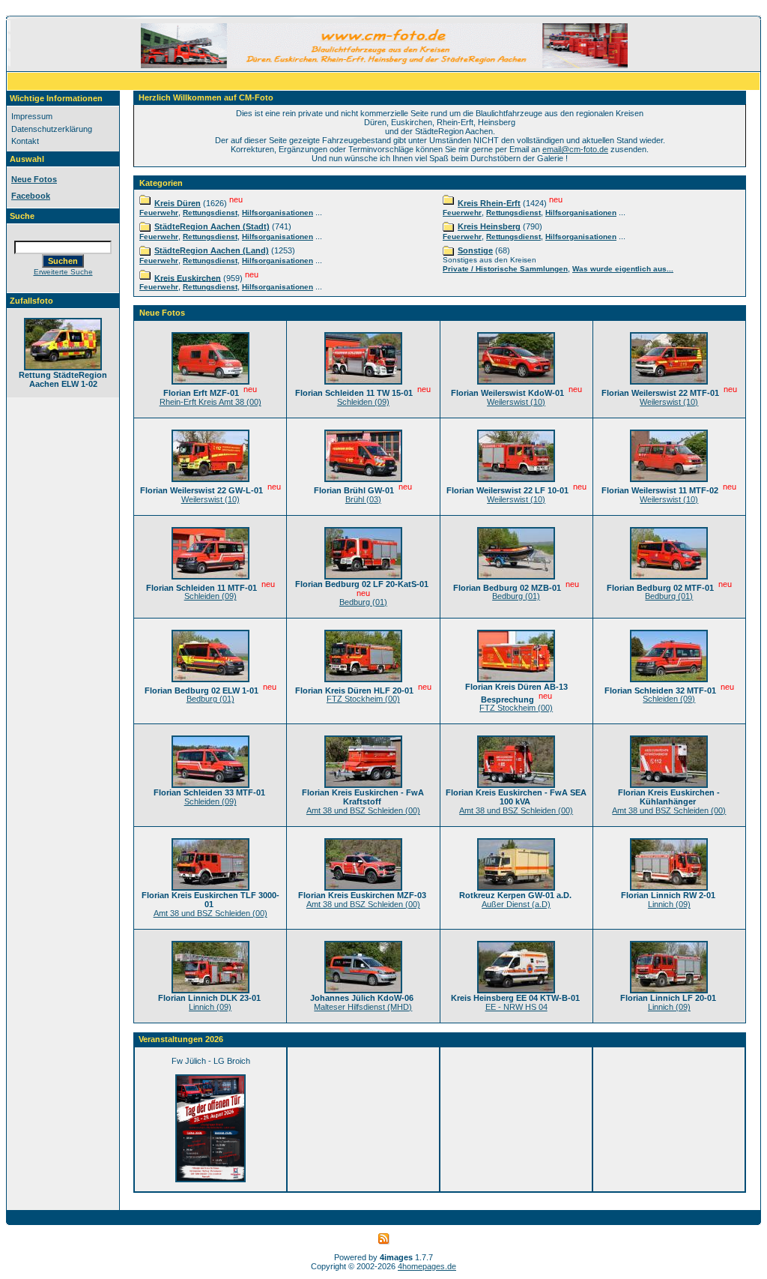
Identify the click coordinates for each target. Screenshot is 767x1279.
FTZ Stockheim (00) (363, 698)
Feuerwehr (158, 212)
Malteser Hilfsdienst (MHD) (363, 1006)
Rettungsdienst (210, 212)
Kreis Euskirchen (187, 277)
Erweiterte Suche (63, 272)
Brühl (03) (363, 499)
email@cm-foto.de (575, 149)
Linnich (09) (669, 904)
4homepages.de (427, 1266)
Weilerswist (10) (516, 401)
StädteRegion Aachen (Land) (211, 250)
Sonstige (475, 250)
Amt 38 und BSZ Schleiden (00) (363, 810)
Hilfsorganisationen (277, 212)
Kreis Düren (177, 203)
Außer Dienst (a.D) (516, 904)
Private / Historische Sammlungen (505, 269)
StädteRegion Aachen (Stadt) (212, 226)
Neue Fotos (34, 179)
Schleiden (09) (363, 401)
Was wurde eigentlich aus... (622, 269)
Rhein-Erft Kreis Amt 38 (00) (210, 401)
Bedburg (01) (363, 602)
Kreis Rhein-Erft (489, 203)
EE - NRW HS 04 (516, 1006)
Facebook (30, 195)
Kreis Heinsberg (489, 226)
